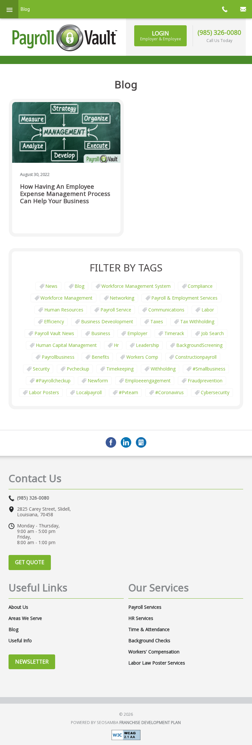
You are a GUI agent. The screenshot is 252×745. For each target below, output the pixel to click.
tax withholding (197, 321)
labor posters (44, 392)
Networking (122, 298)
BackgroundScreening (199, 345)
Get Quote (29, 562)
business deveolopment (107, 321)
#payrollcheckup (53, 380)
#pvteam (128, 392)
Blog (79, 286)
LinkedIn (126, 442)
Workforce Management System (136, 286)
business (100, 333)
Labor (207, 310)
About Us (18, 607)
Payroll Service (115, 310)
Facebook (111, 442)
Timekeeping (120, 369)
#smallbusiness (209, 369)
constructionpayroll (196, 357)
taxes (156, 321)
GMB (141, 442)
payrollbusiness (58, 357)
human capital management (66, 345)
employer (137, 333)
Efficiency (54, 321)
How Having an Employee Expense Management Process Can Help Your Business (65, 194)
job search (212, 333)
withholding (163, 369)
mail (243, 9)
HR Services (140, 618)
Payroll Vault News (54, 333)
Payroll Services (144, 607)
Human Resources (63, 310)
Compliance (200, 286)
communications (166, 310)
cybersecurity (215, 392)
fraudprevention (205, 380)
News (51, 286)
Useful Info (20, 640)
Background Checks (149, 640)
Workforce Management (66, 298)
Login (160, 35)
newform (98, 380)
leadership (147, 345)
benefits (100, 357)
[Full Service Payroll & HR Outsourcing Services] (64, 37)
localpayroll (89, 392)
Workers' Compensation (153, 651)
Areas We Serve (25, 618)
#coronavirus (169, 392)
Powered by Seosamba (126, 722)
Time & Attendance (149, 629)
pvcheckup (78, 369)
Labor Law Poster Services (156, 663)
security (41, 369)
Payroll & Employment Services (184, 298)
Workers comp (142, 357)
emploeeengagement (148, 380)
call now (224, 9)
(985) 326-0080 (219, 32)
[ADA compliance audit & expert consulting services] (126, 734)
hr (116, 345)
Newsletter (32, 661)
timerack (174, 333)
